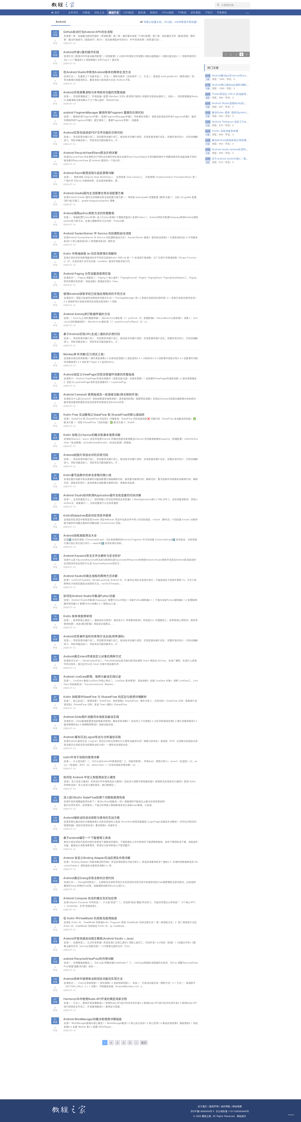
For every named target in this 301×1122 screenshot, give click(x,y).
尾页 (143, 1042)
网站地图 (237, 1106)
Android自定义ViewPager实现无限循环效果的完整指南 (98, 374)
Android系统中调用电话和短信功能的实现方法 (93, 979)
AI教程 (86, 12)
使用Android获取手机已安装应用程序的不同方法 (94, 294)
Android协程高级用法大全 (80, 535)
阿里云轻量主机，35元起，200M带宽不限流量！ (171, 22)
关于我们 (202, 1106)
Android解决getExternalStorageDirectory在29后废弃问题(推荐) (248, 75)
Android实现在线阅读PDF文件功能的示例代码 (93, 132)
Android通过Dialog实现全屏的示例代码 (88, 878)
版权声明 (214, 1106)
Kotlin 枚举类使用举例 (77, 616)
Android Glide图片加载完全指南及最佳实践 (91, 717)
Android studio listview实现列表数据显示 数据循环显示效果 (246, 149)
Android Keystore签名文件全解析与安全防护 (92, 556)
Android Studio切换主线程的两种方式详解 (90, 576)
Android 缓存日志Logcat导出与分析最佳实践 (92, 737)
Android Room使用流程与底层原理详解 (88, 173)
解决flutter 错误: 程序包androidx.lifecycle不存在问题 (242, 112)
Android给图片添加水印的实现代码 (85, 455)
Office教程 (168, 12)
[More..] (247, 12)
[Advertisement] (125, 1073)
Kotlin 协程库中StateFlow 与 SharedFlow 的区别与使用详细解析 (105, 697)
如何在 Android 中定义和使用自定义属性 (89, 777)
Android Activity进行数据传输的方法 (86, 314)
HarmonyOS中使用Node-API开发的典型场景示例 (95, 999)
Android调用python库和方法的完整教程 (88, 213)
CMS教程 (128, 12)
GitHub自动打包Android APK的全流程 (88, 32)
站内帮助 (225, 1106)
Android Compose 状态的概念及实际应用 (90, 898)
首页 (57, 12)
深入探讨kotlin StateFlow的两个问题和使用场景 (94, 797)
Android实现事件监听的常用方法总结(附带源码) (94, 636)
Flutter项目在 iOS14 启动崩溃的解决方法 (235, 94)
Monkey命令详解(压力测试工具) (83, 354)
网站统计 (241, 1116)
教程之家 (64, 4)
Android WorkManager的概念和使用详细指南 (92, 1019)
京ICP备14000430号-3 (202, 1111)
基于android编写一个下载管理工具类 (87, 838)
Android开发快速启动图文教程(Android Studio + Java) (98, 938)
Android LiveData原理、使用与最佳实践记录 (92, 676)
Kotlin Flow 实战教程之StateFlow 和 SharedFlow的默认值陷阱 (104, 415)
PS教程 (182, 12)
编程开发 (114, 12)
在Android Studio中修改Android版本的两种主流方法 (97, 72)
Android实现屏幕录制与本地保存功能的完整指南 (94, 92)
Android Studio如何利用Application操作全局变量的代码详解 (102, 495)
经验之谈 (99, 12)
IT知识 (209, 12)
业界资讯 (73, 12)
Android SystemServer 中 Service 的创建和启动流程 (97, 233)
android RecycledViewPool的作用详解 (88, 959)
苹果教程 (222, 12)
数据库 (154, 12)
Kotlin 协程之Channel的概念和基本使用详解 (92, 435)
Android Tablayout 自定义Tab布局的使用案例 (238, 121)
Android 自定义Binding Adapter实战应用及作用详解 (96, 858)
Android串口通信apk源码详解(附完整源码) (236, 84)
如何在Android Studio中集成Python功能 (89, 596)
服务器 (142, 12)
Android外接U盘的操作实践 (81, 52)
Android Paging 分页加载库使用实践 (87, 273)
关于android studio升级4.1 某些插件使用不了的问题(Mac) (245, 158)
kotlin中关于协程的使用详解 (81, 757)
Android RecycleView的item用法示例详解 (90, 153)
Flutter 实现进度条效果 (225, 131)
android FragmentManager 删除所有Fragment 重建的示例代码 (103, 112)
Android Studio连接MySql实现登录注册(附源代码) (240, 103)
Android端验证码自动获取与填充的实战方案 (91, 818)
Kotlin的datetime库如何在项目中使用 (87, 515)
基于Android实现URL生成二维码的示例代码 (91, 334)
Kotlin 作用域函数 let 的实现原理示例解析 (90, 253)
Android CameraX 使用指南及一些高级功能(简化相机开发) (101, 394)
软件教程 (196, 12)
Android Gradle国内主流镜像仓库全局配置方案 (93, 193)
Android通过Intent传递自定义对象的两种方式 (92, 656)
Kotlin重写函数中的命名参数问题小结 (87, 475)
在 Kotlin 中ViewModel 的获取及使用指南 (90, 918)
